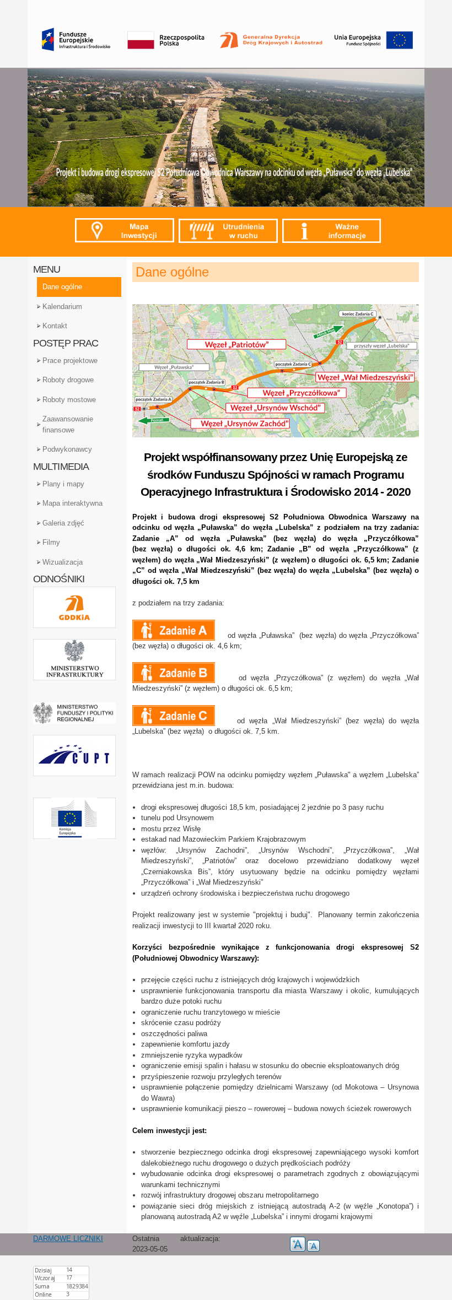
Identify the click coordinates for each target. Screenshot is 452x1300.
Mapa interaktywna (72, 503)
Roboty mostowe (69, 400)
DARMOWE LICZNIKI (68, 1238)
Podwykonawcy (67, 449)
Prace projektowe (70, 360)
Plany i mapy (63, 484)
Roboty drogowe (68, 380)
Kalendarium (62, 306)
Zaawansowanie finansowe (67, 424)
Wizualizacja (62, 562)
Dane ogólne (62, 287)
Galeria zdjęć (63, 523)
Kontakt (54, 326)
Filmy (51, 542)
